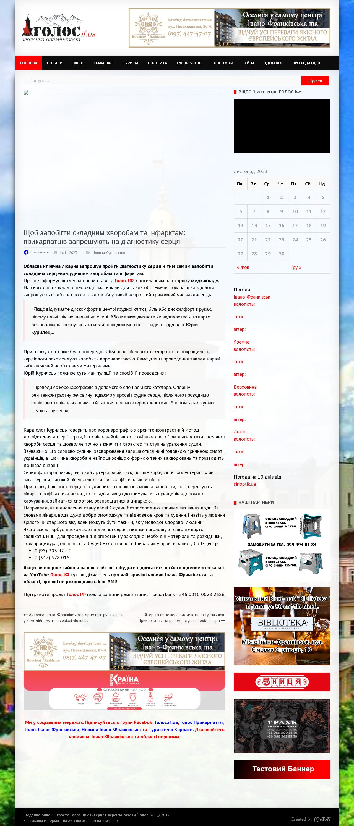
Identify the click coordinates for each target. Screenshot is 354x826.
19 (323, 225)
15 (268, 225)
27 (240, 253)
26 (323, 239)
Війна (248, 63)
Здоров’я (273, 63)
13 (240, 225)
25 (309, 239)
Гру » (296, 267)
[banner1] (229, 27)
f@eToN (322, 819)
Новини (55, 63)
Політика (157, 63)
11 (309, 211)
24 (295, 239)
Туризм (130, 63)
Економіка (222, 63)
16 (281, 225)
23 (281, 239)
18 (309, 225)
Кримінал (103, 63)
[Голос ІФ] (58, 27)
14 (254, 225)
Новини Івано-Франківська (111, 729)
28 (254, 253)
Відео (78, 63)
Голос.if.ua (166, 722)
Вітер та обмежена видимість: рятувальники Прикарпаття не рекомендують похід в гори (182, 617)
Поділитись (39, 252)
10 (295, 211)
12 (323, 211)
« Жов (243, 267)
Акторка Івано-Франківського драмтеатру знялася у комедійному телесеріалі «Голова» (73, 617)
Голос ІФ (60, 574)
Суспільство (189, 63)
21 (254, 239)
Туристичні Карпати (171, 729)
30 (281, 253)
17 (295, 225)
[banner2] (124, 690)
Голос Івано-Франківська (52, 729)
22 (268, 239)
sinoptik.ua (245, 484)
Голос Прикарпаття (201, 722)
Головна (28, 63)
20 (240, 239)
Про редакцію (306, 63)
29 (268, 253)
